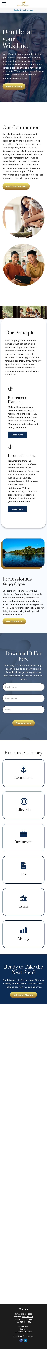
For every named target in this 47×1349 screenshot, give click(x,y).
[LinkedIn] (25, 1340)
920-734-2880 (26, 1314)
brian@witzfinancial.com (23, 1336)
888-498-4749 (27, 1317)
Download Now (23, 723)
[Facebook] (21, 1340)
